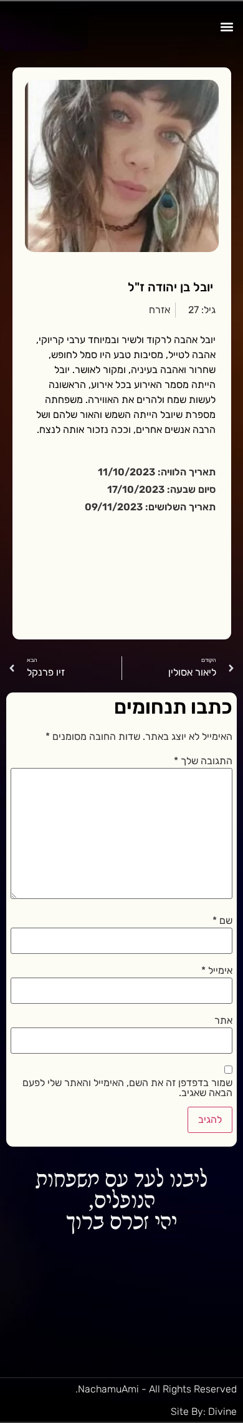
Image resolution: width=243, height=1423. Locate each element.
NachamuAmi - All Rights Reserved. (156, 1389)
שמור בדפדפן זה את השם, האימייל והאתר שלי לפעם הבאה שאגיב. (127, 1088)
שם (222, 921)
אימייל (216, 971)
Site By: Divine (204, 1411)
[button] (226, 27)
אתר (223, 1021)
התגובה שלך (203, 761)
